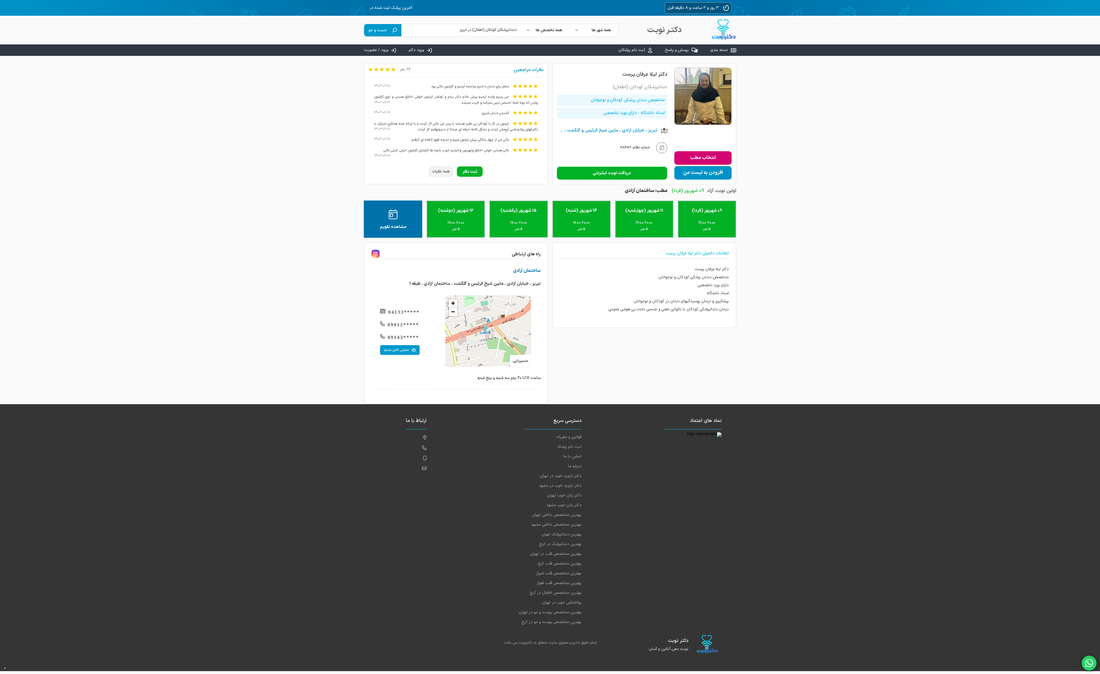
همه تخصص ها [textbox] (549, 30)
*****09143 (403, 337)
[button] (485, 329)
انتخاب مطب (703, 158)
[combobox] (593, 30)
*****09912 (403, 324)
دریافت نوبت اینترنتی (612, 173)
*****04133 (404, 312)
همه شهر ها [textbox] (601, 30)
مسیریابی (520, 361)
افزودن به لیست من (703, 172)
